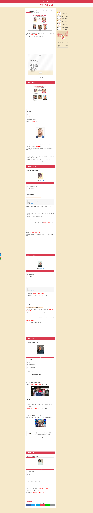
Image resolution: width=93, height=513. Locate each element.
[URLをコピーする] (52, 505)
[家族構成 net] (46, 4)
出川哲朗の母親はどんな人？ (33, 64)
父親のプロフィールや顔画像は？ (35, 61)
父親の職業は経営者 (33, 62)
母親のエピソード (33, 67)
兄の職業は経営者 (33, 70)
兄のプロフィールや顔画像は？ (34, 69)
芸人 (30, 12)
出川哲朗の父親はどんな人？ (33, 60)
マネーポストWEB (42, 180)
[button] (28, 505)
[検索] (67, 0)
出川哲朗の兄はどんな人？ (33, 68)
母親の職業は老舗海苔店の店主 (34, 66)
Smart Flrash (32, 290)
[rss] (66, 0)
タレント (29, 12)
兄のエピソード (33, 71)
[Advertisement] (40, 47)
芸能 (27, 501)
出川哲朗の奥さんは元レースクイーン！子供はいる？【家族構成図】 (42, 432)
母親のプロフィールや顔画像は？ (35, 65)
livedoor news (32, 203)
